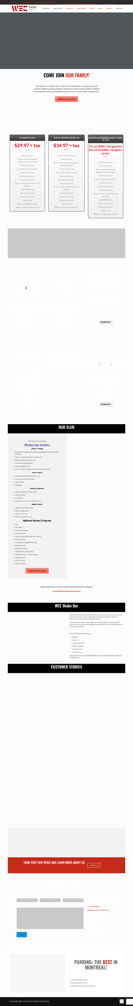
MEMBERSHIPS (106, 322)
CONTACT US (94, 865)
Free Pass (14, 2)
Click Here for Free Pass (66, 99)
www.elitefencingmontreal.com (66, 591)
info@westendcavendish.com (45, 2)
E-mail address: (45, 897)
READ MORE (27, 324)
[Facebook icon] (118, 2)
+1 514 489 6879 (26, 2)
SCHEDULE (27, 403)
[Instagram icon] (120, 2)
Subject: (65, 897)
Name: (19, 897)
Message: (20, 906)
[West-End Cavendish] (24, 8)
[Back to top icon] (122, 1001)
